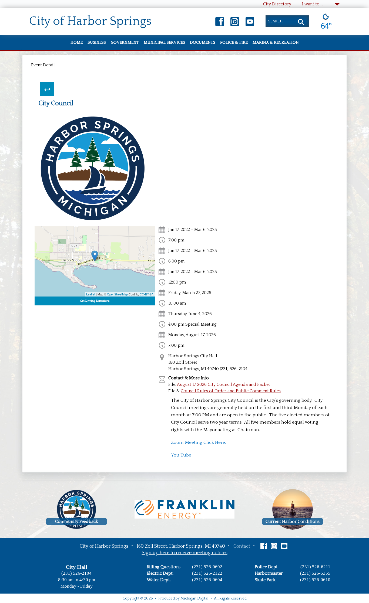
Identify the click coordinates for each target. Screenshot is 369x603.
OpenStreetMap (117, 294)
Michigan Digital (194, 598)
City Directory (277, 4)
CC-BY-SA (146, 294)
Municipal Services (164, 42)
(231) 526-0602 (207, 566)
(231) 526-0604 (207, 579)
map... (94, 261)
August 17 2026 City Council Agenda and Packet (223, 384)
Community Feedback (76, 521)
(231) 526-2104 (76, 573)
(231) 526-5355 (315, 573)
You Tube (181, 455)
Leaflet (90, 294)
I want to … (312, 4)
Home (77, 42)
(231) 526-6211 (315, 566)
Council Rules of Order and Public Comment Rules (231, 391)
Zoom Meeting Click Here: (199, 442)
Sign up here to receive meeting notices (184, 553)
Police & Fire (234, 42)
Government (125, 42)
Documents (202, 42)
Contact (241, 546)
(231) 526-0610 (315, 579)
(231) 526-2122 (207, 573)
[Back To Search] (47, 89)
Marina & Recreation (276, 42)
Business (97, 42)
